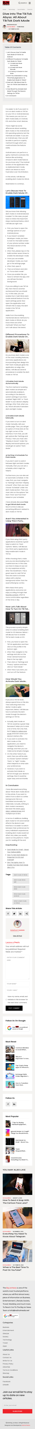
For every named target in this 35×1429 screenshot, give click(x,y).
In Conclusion (12, 96)
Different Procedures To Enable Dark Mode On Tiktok (17, 60)
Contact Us (7, 1357)
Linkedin (6, 1385)
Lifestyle (6, 1333)
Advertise (6, 1367)
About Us (6, 1354)
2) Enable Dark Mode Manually (16, 68)
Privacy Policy (8, 1364)
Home (4, 9)
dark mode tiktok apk (19, 881)
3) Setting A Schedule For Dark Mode (19, 72)
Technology (12, 9)
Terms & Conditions (10, 1370)
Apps (5, 1346)
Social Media (21, 9)
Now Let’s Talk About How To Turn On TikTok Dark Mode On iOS (17, 84)
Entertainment (8, 1330)
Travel (5, 1343)
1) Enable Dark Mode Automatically (16, 64)
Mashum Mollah (12, 24)
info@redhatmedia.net (19, 1310)
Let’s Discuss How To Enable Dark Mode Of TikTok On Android (16, 54)
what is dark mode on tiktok (20, 902)
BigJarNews (11, 1288)
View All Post (17, 936)
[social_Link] (8, 1104)
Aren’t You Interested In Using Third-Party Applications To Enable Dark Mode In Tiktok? (17, 78)
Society (5, 1337)
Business (6, 1327)
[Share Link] (8, 913)
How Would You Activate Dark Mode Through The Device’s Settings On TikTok (17, 91)
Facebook (6, 1381)
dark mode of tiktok (20, 875)
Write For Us (7, 1361)
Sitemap (6, 1373)
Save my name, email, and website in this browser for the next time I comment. (18, 999)
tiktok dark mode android (19, 895)
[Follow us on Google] (17, 1028)
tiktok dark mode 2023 (19, 888)
